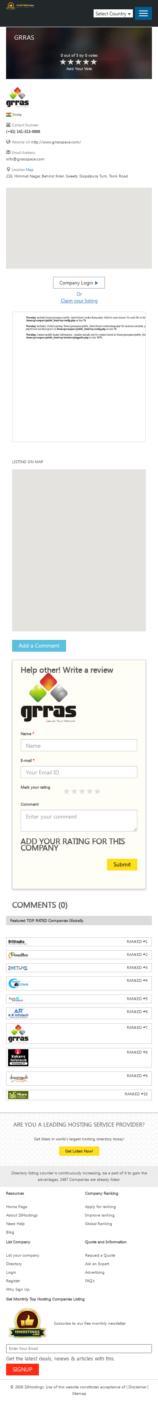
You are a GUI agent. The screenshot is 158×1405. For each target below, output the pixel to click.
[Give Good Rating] (82, 791)
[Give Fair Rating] (74, 791)
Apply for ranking (100, 1206)
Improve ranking (100, 1215)
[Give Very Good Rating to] (90, 791)
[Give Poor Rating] (67, 791)
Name (27, 733)
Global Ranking (98, 1223)
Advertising (95, 1272)
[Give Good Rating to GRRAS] (78, 62)
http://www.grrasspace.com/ (56, 142)
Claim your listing (79, 300)
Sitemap (79, 1393)
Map (29, 169)
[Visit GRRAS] (17, 97)
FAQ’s (89, 1280)
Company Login (77, 282)
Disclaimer (137, 1387)
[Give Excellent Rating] (97, 791)
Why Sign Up (18, 1289)
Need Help (15, 1223)
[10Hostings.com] (20, 6)
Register (13, 1280)
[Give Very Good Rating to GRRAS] (86, 62)
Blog (10, 1232)
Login (11, 1272)
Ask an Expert (97, 1263)
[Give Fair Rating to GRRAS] (71, 62)
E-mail (27, 760)
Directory (14, 1263)
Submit (122, 864)
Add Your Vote (79, 68)
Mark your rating (35, 787)
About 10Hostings (22, 1215)
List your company (22, 1255)
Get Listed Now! (79, 1151)
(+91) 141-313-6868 (23, 131)
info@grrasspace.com (25, 159)
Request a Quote (100, 1255)
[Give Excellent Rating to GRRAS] (94, 62)
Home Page (16, 1206)
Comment (29, 804)
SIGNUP (22, 1369)
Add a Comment (39, 645)
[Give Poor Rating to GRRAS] (63, 62)
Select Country (112, 13)
